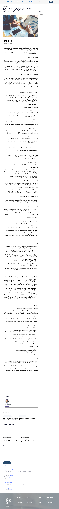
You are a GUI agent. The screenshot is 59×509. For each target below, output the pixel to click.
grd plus (6, 476)
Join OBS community (49, 502)
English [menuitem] (33, 1)
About (30, 1)
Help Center (41, 1)
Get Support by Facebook (31, 500)
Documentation (29, 504)
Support (18, 1)
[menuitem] (34, 1)
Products (13, 1)
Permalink (11, 475)
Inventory (5, 6)
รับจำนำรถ (7, 488)
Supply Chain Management (21, 500)
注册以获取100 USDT (8, 482)
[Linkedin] (10, 500)
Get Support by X (30, 502)
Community (24, 1)
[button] (5, 42)
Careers (40, 502)
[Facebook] (7, 500)
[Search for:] (46, 14)
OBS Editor (6, 403)
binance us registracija (9, 469)
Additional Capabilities (20, 504)
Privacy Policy (48, 504)
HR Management (19, 502)
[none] (34, 1)
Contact (40, 500)
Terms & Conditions (49, 505)
